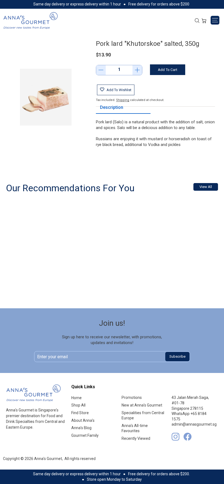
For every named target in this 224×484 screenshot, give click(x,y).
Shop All (78, 405)
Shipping (122, 100)
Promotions (132, 397)
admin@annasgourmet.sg (194, 424)
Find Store (80, 413)
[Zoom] (46, 97)
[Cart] (204, 20)
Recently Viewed (136, 438)
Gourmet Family (85, 435)
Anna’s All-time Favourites (135, 428)
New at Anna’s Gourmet (142, 405)
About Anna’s (83, 420)
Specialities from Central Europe (143, 415)
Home (76, 398)
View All (205, 187)
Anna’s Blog (81, 428)
